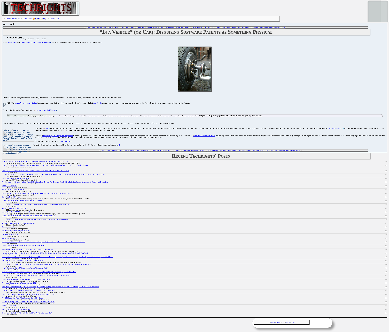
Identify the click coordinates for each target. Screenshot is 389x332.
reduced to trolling (65, 141)
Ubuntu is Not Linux (8, 238)
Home (8, 19)
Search (52, 19)
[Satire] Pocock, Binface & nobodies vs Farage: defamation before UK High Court (28, 294)
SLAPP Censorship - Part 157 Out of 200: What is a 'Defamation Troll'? (25, 268)
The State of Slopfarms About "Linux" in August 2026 (19, 283)
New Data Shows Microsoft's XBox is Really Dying (18, 223)
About (14, 19)
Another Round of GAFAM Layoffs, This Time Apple (19, 212)
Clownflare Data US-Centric (11, 197)
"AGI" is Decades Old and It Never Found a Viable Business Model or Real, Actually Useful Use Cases (35, 161)
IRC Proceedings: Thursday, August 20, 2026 (16, 309)
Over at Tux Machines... (9, 186)
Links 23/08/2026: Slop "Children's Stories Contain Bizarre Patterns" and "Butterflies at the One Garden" (35, 171)
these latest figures (335, 128)
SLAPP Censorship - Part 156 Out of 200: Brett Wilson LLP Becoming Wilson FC (28, 302)
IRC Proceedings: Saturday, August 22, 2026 (16, 189)
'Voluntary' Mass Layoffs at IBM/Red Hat (15, 208)
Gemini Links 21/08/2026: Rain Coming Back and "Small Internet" (23, 245)
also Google (97, 103)
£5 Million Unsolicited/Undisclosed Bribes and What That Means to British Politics (28, 290)
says (46, 128)
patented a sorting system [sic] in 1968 (36, 42)
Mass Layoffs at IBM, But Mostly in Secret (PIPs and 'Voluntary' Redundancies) (27, 249)
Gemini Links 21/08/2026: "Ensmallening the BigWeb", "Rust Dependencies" (27, 313)
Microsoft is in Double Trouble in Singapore (16, 178)
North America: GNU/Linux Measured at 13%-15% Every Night (22, 260)
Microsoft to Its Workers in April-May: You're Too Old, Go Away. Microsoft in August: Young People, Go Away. (38, 193)
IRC (19, 19)
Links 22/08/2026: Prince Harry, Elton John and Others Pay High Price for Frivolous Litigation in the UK (35, 204)
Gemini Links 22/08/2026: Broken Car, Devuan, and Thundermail (23, 201)
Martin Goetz (12, 42)
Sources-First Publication (10, 234)
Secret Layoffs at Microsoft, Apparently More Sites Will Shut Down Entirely (26, 279)
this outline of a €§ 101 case (46, 110)
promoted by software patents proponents (58, 136)
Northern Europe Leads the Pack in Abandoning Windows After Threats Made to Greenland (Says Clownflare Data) (39, 272)
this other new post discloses (204, 136)
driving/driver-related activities (26, 103)
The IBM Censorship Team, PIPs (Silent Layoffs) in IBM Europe (22, 298)
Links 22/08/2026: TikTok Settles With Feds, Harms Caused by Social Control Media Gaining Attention (35, 219)
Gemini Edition (27, 19)
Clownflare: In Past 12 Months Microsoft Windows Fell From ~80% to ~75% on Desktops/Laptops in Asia (36, 275)
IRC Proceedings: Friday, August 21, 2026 (15, 230)
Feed (57, 19)
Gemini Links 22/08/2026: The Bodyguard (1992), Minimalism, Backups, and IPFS (28, 216)
